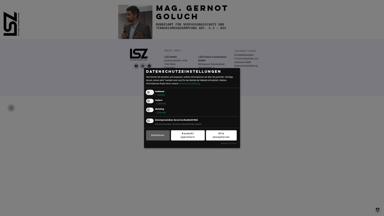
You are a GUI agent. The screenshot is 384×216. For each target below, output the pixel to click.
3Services (160, 112)
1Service (160, 95)
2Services (160, 104)
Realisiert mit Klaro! (229, 143)
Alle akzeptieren (221, 135)
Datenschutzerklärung (189, 83)
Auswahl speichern (188, 135)
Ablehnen (158, 135)
